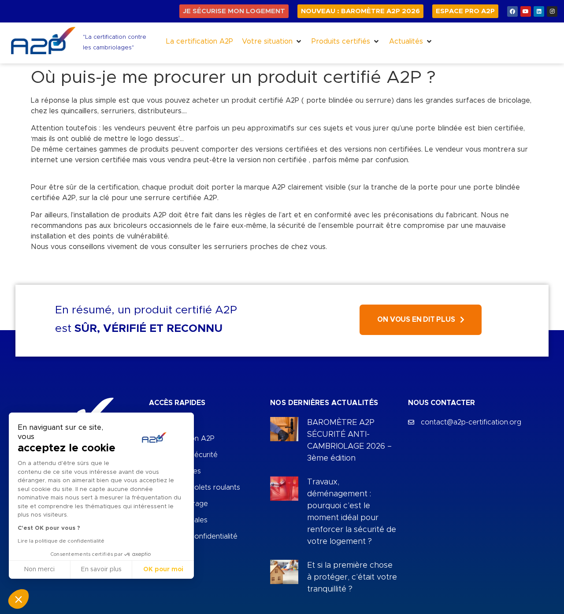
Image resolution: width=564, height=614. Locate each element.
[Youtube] (525, 11)
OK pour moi (163, 569)
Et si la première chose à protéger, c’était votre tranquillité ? (352, 577)
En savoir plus (101, 569)
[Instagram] (552, 11)
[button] (272, 41)
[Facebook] (512, 11)
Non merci (39, 569)
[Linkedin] (539, 11)
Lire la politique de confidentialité (61, 540)
